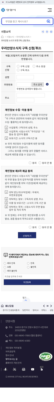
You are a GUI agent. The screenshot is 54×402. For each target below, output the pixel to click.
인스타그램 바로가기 (23, 369)
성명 (7, 77)
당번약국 (12, 310)
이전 (44, 306)
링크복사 (47, 31)
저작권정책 (10, 351)
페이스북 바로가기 (5, 369)
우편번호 (8, 84)
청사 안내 (9, 355)
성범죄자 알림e (42, 310)
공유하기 (43, 31)
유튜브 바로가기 (33, 369)
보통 (9, 266)
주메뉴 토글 (50, 10)
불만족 (33, 266)
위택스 (30, 310)
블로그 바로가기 (42, 367)
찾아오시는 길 (11, 359)
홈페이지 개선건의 (13, 362)
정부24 (22, 310)
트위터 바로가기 (14, 369)
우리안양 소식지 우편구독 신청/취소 (15, 40)
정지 (47, 306)
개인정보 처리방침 (13, 347)
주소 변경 (40, 66)
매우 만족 (11, 263)
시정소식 (10, 37)
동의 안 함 (47, 163)
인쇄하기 (51, 31)
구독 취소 (25, 70)
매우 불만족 (12, 270)
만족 (32, 263)
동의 (34, 163)
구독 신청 (8, 68)
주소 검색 (37, 84)
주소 (7, 97)
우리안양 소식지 (22, 37)
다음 (51, 306)
